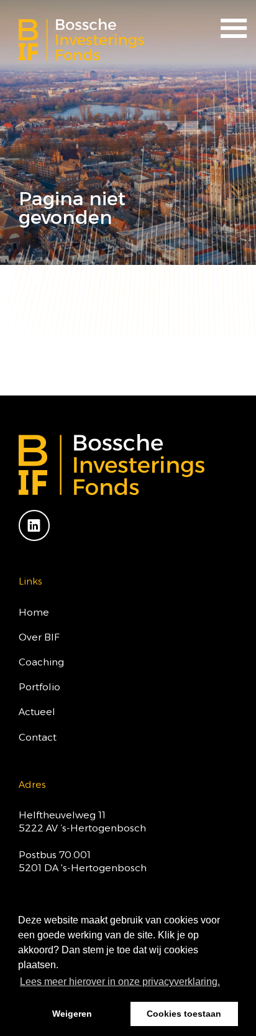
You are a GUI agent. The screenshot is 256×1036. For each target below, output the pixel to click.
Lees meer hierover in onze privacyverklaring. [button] (120, 981)
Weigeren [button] (72, 1014)
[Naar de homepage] (81, 39)
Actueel (37, 712)
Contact (38, 737)
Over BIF (39, 637)
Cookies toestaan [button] (184, 1014)
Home (34, 612)
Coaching (41, 662)
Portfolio (39, 687)
